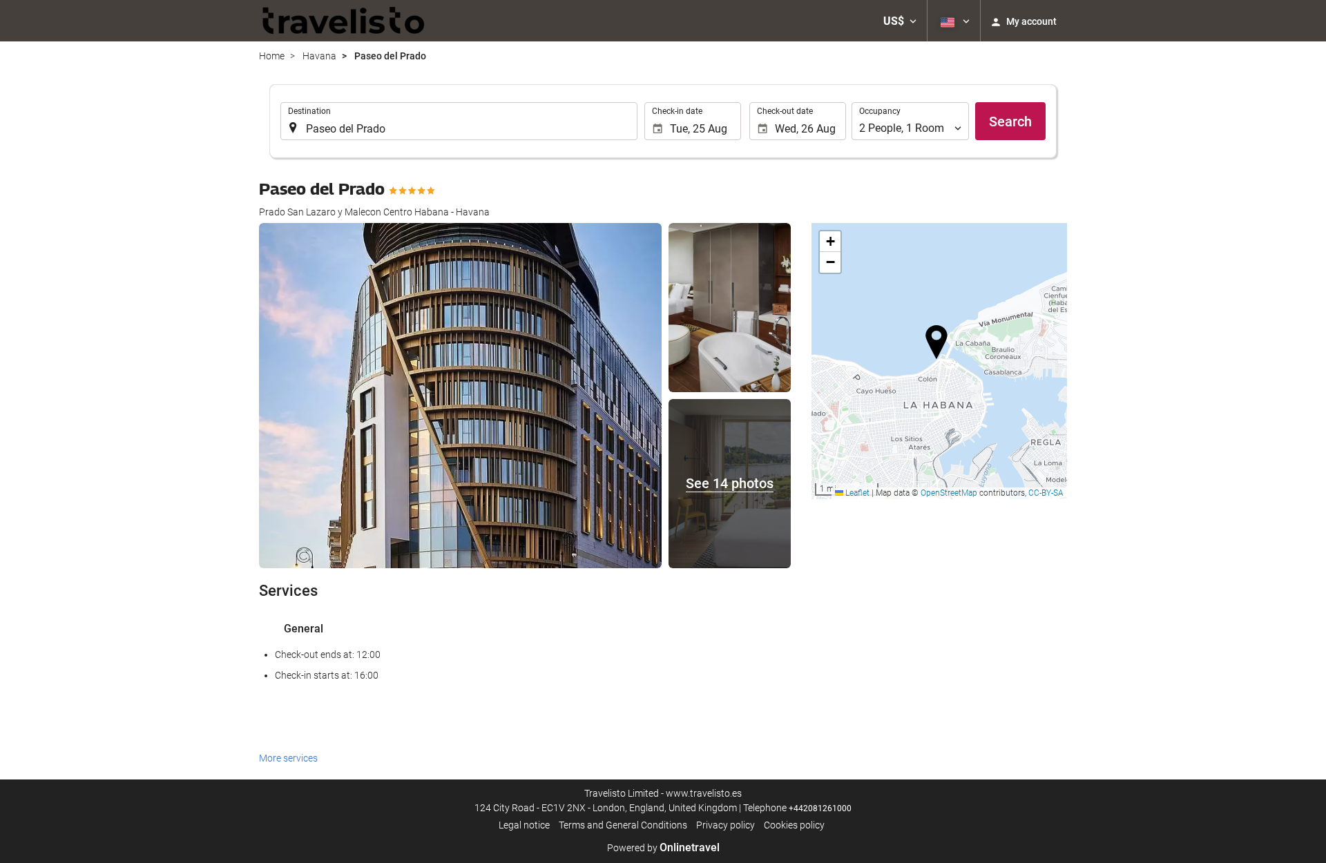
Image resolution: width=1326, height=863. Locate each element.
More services (288, 758)
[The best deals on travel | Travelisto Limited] (344, 20)
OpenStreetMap (949, 493)
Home (272, 55)
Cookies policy (794, 825)
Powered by (663, 847)
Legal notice (524, 825)
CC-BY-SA (1046, 493)
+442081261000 (820, 808)
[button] (900, 20)
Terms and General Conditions (623, 825)
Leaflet (856, 493)
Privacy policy (725, 825)
